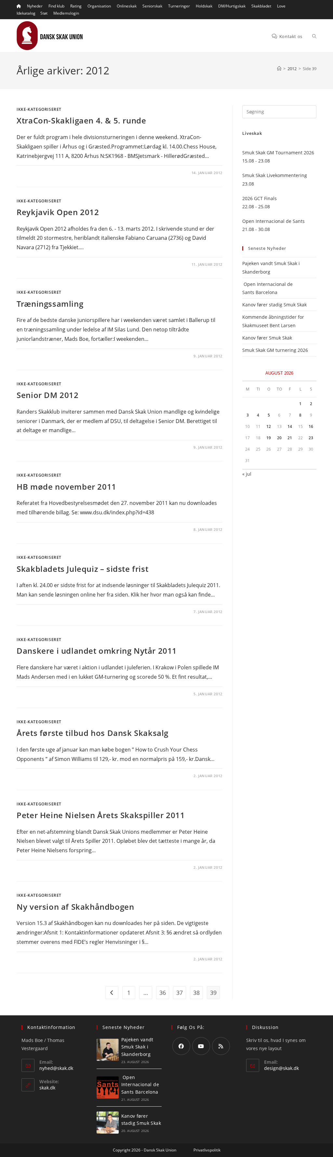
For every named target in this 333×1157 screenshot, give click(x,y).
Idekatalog (26, 13)
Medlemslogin (66, 13)
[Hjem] (279, 68)
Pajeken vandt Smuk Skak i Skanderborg (137, 1046)
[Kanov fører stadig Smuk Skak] (108, 1123)
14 (289, 426)
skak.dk (47, 1088)
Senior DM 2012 (47, 395)
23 (311, 438)
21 (289, 438)
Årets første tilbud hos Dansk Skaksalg (92, 732)
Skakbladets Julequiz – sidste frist (82, 568)
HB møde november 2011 (66, 486)
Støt (43, 13)
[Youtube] (201, 1046)
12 (268, 426)
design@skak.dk (281, 1068)
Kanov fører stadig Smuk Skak (274, 305)
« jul (246, 474)
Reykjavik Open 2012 (58, 212)
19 (268, 438)
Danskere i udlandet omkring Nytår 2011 (97, 650)
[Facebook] (181, 1046)
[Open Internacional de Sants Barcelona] (108, 1087)
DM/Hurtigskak (232, 6)
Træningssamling (50, 303)
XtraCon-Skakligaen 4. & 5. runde (81, 120)
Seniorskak (152, 6)
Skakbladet (261, 6)
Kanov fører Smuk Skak (267, 338)
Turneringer (179, 6)
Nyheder (35, 6)
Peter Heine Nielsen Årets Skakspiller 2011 (101, 815)
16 (311, 426)
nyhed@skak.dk (56, 1068)
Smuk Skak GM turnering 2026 (275, 350)
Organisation (99, 6)
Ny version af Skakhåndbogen (75, 906)
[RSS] (221, 1046)
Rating (76, 6)
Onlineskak (127, 6)
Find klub (56, 6)
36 (162, 992)
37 (179, 992)
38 (196, 992)
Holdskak (204, 6)
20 (279, 438)
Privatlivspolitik (206, 1150)
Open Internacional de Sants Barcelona (140, 1084)
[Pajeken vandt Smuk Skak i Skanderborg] (108, 1050)
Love (281, 6)
